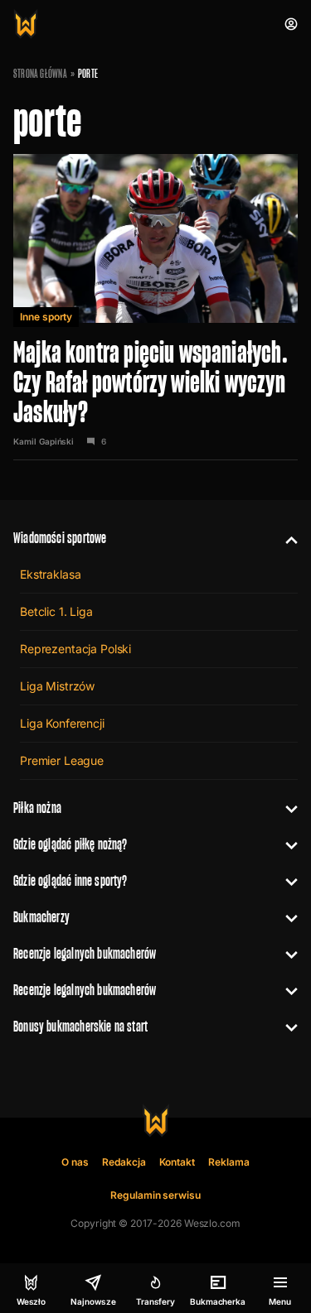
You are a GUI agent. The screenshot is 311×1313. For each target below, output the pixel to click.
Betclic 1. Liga (56, 611)
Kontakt (177, 1162)
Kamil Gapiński (43, 441)
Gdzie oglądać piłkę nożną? (70, 844)
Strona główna (40, 73)
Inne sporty (46, 316)
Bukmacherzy (41, 916)
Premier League (62, 760)
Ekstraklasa (50, 574)
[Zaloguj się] (291, 24)
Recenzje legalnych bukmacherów (84, 953)
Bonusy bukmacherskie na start (80, 1026)
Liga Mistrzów (57, 686)
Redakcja (124, 1162)
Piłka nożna (37, 807)
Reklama (229, 1162)
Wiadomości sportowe (59, 537)
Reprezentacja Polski (75, 649)
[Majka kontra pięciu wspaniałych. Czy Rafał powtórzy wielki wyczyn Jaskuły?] (155, 305)
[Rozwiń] (285, 538)
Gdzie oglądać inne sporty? (70, 880)
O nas (75, 1162)
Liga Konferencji (62, 723)
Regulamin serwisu (155, 1195)
